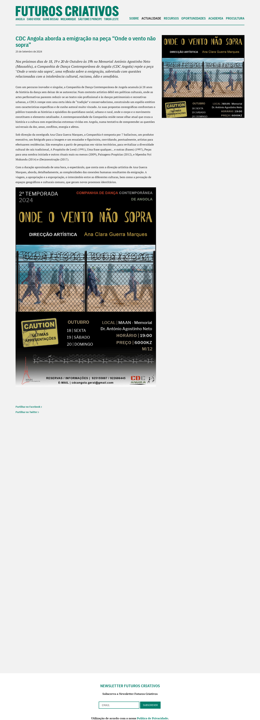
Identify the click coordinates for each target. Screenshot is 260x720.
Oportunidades (193, 18)
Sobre (134, 18)
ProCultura (235, 18)
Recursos (171, 18)
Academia (215, 18)
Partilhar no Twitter (26, 412)
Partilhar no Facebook (28, 406)
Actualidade (151, 18)
